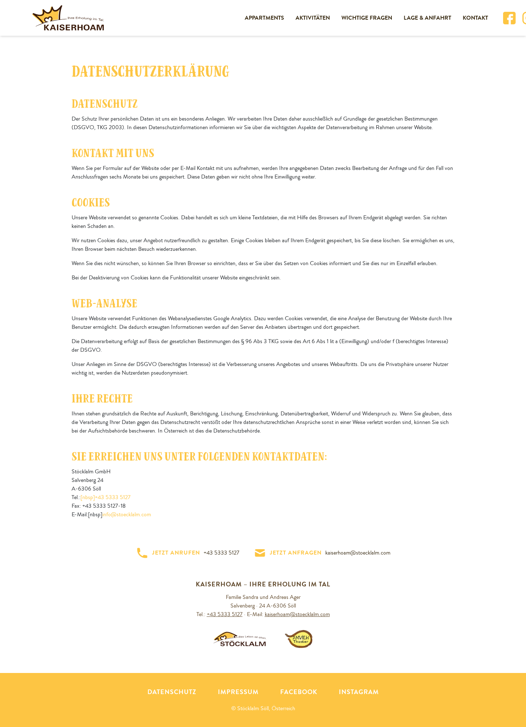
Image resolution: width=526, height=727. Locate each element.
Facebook (298, 692)
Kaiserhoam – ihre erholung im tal (263, 584)
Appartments (264, 18)
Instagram (359, 692)
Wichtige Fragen (366, 18)
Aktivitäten (313, 18)
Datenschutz (171, 692)
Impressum (238, 692)
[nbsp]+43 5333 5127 (106, 497)
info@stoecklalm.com (126, 514)
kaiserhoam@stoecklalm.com (297, 614)
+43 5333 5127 (225, 614)
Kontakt (475, 18)
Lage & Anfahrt (427, 18)
